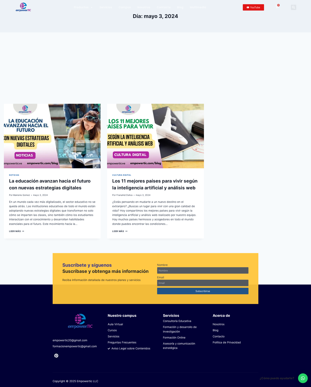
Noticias (14, 175)
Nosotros (143, 7)
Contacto (164, 7)
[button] (293, 7)
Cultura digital (121, 175)
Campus (125, 7)
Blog (180, 7)
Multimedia (198, 7)
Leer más (16, 231)
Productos (81, 7)
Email (160, 277)
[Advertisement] (155, 68)
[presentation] (52, 136)
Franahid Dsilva (124, 195)
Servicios (105, 7)
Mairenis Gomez (21, 195)
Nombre (162, 265)
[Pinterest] (56, 355)
